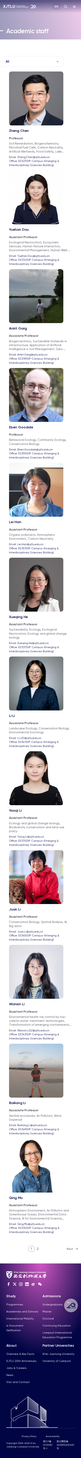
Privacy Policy (29, 1436)
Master (47, 1311)
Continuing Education (56, 1325)
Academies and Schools (22, 1311)
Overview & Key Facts (20, 1353)
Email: (29, 157)
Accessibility (53, 1436)
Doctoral (48, 1318)
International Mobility (20, 1318)
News (9, 1375)
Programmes (14, 1304)
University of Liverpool (56, 1360)
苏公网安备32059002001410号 (65, 1445)
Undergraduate (52, 1304)
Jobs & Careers (16, 1368)
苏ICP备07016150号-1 (47, 1445)
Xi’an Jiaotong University (58, 1353)
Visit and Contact (18, 1382)
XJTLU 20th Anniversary (21, 1360)
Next (70, 1249)
